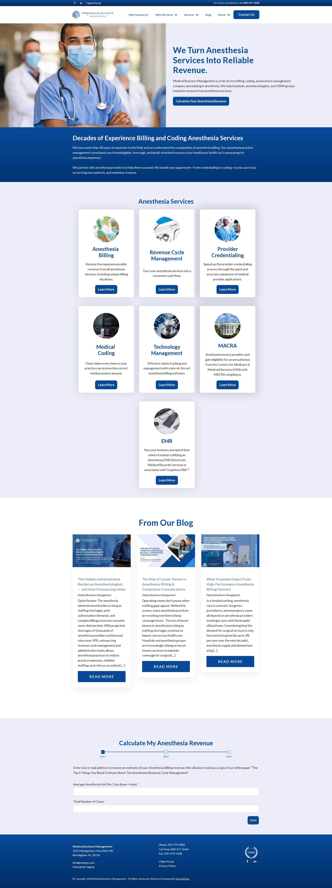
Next (253, 820)
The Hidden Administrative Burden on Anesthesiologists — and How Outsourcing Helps (101, 584)
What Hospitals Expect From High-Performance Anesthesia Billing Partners (230, 584)
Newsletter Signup (84, 866)
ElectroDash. (183, 878)
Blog (208, 14)
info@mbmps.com (83, 862)
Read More (101, 676)
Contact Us (246, 14)
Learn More (106, 289)
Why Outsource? (139, 14)
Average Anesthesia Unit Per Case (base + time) (105, 784)
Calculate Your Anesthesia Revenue (201, 101)
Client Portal (93, 3)
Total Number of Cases (88, 801)
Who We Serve (164, 14)
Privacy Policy (167, 865)
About (222, 14)
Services (189, 14)
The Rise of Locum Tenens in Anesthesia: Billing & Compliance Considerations (164, 584)
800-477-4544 (251, 2)
